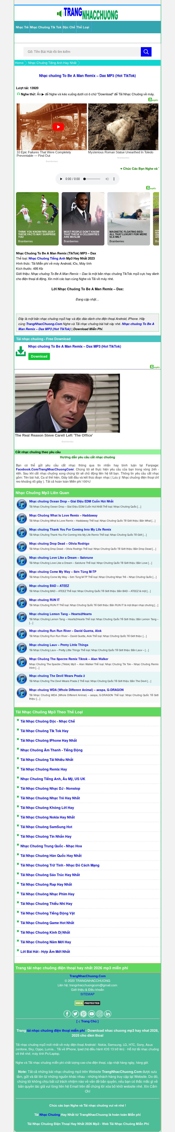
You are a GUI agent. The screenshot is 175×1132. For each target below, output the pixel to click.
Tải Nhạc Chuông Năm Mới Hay (45, 941)
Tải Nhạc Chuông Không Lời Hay (47, 807)
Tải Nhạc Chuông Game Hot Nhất (47, 922)
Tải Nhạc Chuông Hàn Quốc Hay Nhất (51, 855)
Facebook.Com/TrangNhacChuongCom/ (45, 469)
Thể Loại (82, 27)
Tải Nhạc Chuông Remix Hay (43, 769)
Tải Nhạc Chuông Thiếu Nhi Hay (46, 903)
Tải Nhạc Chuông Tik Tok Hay (44, 730)
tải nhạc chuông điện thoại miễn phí (56, 1030)
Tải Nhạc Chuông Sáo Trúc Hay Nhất (50, 874)
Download (39, 356)
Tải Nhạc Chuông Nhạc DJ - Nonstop (50, 788)
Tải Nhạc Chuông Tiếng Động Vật (47, 913)
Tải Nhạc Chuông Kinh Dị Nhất (45, 932)
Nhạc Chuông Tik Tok (45, 27)
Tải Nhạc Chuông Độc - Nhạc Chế (47, 721)
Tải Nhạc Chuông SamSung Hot (46, 826)
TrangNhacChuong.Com (44, 323)
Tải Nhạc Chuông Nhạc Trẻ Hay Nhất (50, 797)
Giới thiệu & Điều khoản (87, 989)
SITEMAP (87, 994)
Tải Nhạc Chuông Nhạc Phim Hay (47, 893)
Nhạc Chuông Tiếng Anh (47, 258)
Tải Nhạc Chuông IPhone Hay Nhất (48, 740)
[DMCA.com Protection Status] (88, 1004)
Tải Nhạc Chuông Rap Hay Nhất (46, 884)
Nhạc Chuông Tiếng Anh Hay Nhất (52, 62)
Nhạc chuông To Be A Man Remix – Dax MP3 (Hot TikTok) (87, 75)
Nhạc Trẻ (22, 27)
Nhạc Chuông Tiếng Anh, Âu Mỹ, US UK (52, 778)
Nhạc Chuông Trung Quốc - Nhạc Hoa (51, 845)
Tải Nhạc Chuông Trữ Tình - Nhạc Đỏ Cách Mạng (59, 865)
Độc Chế (69, 27)
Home (19, 62)
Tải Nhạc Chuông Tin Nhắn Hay (45, 836)
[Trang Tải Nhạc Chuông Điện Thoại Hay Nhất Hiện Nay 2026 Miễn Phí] (87, 18)
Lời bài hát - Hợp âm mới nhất (45, 951)
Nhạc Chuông (49, 1114)
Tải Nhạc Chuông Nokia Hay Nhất (47, 817)
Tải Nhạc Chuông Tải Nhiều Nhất (46, 759)
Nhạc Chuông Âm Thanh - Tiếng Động (51, 749)
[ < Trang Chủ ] (87, 1021)
